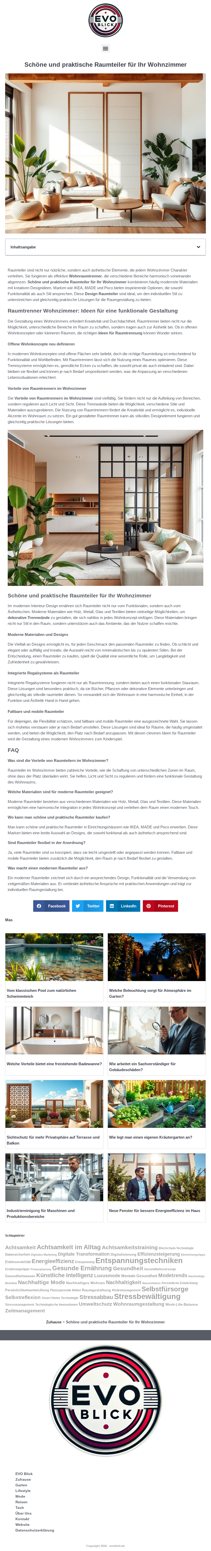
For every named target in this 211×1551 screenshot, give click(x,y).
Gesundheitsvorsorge (160, 1269)
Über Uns (23, 1513)
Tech (19, 1508)
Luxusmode (107, 1275)
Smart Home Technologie (60, 1298)
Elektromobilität (18, 1262)
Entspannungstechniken (139, 1260)
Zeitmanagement (25, 1310)
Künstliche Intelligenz (64, 1275)
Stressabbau (96, 1297)
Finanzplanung (41, 1269)
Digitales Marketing (44, 1254)
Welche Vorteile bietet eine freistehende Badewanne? (54, 1064)
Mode (20, 1496)
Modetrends (172, 1275)
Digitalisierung (123, 1254)
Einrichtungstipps (193, 1254)
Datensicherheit (17, 1254)
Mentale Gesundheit (139, 1276)
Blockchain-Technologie (176, 1248)
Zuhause (53, 1322)
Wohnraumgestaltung (138, 1304)
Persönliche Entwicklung (180, 1283)
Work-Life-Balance (181, 1304)
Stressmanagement (19, 1304)
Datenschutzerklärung (34, 1530)
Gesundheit (128, 1268)
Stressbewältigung (147, 1296)
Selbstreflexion (23, 1297)
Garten (21, 1485)
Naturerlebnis (151, 1283)
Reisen (21, 1502)
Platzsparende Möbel (65, 1290)
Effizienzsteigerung (158, 1254)
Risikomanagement (126, 1290)
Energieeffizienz (53, 1261)
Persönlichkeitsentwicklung (27, 1290)
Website (22, 1525)
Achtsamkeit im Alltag (69, 1247)
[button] (105, 48)
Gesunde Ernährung (82, 1268)
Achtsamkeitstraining (130, 1247)
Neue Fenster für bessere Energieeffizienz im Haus (154, 1210)
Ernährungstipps (17, 1269)
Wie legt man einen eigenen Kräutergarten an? (150, 1137)
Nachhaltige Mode (41, 1282)
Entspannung (84, 1262)
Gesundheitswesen (20, 1276)
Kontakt (22, 1519)
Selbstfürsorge (165, 1289)
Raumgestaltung (96, 1290)
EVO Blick (24, 1474)
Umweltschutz (95, 1304)
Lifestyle (23, 1491)
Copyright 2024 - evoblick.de (105, 1545)
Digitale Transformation (84, 1254)
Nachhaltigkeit (123, 1282)
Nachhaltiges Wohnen (85, 1283)
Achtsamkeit (20, 1247)
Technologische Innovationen (56, 1304)
